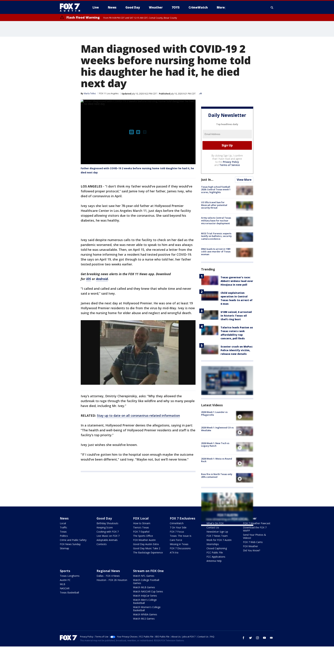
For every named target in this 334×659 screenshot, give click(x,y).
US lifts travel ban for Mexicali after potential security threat (214, 205)
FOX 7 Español (141, 531)
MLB (62, 584)
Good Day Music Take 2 (146, 548)
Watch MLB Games (144, 587)
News (64, 518)
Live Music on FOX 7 (108, 535)
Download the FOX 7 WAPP (255, 529)
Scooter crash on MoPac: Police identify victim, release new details (237, 350)
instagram (257, 638)
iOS (88, 279)
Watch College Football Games (146, 581)
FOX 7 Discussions (180, 548)
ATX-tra (174, 552)
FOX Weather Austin (144, 540)
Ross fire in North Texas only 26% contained (216, 475)
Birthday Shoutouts (107, 523)
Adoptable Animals (107, 540)
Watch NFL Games (143, 575)
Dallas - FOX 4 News (108, 575)
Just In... (207, 179)
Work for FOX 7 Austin (219, 540)
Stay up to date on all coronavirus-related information (138, 415)
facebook (243, 638)
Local (63, 523)
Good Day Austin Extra (146, 544)
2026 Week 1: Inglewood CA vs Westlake (217, 429)
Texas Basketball (69, 592)
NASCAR (64, 588)
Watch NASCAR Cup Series (148, 591)
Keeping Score (105, 527)
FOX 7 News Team (217, 535)
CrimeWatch (177, 523)
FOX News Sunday (70, 544)
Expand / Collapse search (272, 7)
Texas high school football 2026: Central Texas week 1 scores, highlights (215, 189)
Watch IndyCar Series (145, 595)
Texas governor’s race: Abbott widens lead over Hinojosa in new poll (237, 281)
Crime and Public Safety (73, 540)
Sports (65, 571)
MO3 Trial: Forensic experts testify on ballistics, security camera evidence (216, 236)
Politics (64, 535)
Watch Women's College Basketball (147, 608)
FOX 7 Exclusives (182, 518)
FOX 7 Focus (177, 531)
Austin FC (65, 580)
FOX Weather (250, 546)
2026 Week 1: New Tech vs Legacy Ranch (215, 445)
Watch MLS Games (144, 618)
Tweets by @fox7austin (216, 530)
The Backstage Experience (148, 552)
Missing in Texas (179, 544)
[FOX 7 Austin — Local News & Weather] (71, 7)
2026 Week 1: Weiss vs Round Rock (216, 460)
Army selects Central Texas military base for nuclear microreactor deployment (216, 220)
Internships (212, 544)
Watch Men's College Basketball (145, 601)
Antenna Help (214, 560)
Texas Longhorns (69, 575)
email (271, 638)
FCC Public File (214, 552)
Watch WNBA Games (145, 614)
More (221, 7)
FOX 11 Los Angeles (108, 93)
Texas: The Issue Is (180, 535)
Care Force (176, 540)
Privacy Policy (231, 161)
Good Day (104, 518)
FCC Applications (215, 556)
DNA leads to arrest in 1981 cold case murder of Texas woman (216, 251)
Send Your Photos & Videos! (254, 536)
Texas (63, 531)
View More (244, 180)
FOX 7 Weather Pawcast (256, 523)
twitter (250, 638)
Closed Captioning (216, 548)
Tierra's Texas (141, 527)
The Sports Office (143, 535)
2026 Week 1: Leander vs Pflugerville (214, 413)
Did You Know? (251, 550)
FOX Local (141, 518)
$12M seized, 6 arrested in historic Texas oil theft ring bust (236, 315)
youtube (264, 638)
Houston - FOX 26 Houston (112, 580)
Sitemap (64, 548)
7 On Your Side (178, 527)
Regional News (108, 571)
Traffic (63, 527)
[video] (244, 416)
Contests (102, 544)
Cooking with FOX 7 (108, 531)
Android (102, 279)
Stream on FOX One (148, 571)
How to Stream (141, 523)
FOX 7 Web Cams (253, 542)
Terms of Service (229, 165)
